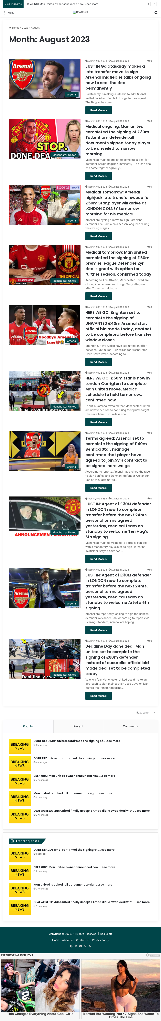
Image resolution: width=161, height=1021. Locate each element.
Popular (28, 726)
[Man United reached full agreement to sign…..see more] (20, 798)
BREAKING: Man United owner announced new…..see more (62, 3)
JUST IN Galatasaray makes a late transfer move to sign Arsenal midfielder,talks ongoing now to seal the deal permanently (118, 77)
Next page (142, 712)
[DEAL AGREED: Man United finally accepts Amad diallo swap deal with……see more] (20, 816)
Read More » (98, 110)
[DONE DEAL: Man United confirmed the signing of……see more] (20, 746)
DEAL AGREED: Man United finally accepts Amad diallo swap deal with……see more (92, 811)
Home (15, 27)
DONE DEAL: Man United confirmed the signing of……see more (77, 741)
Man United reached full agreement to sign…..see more (73, 793)
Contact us (83, 940)
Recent (78, 726)
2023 (25, 27)
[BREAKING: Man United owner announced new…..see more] (20, 781)
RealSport (106, 933)
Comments (130, 726)
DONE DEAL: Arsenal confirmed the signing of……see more (74, 758)
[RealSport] (80, 12)
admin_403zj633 (97, 60)
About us (67, 940)
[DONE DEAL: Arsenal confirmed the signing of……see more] (20, 763)
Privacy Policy (100, 940)
